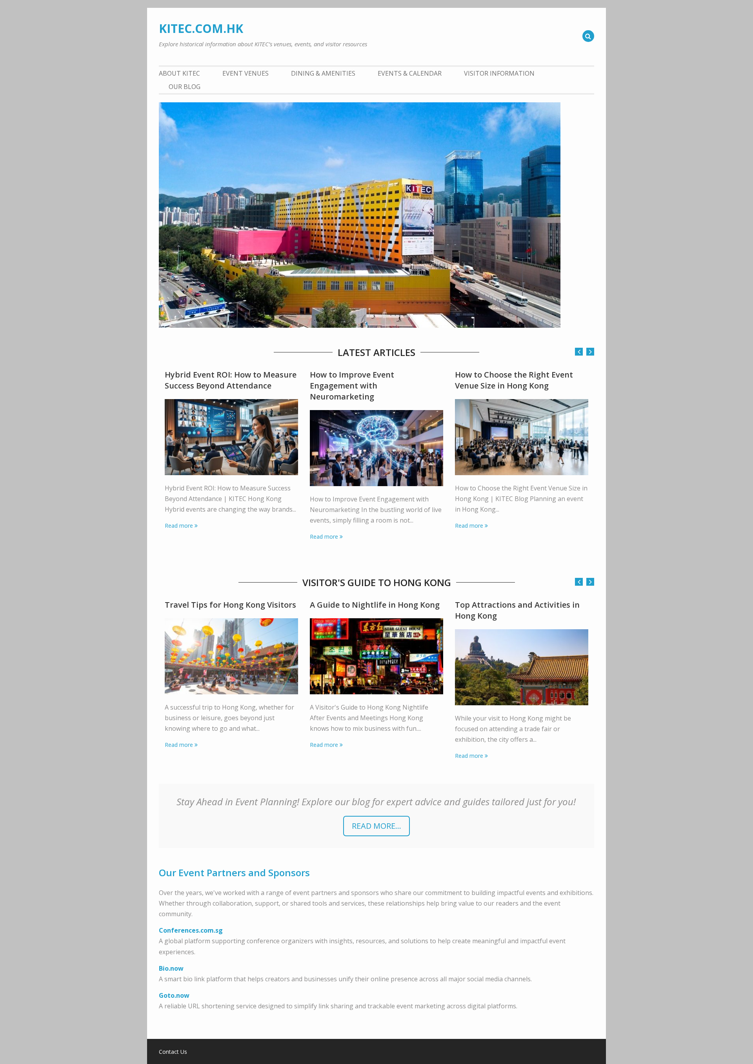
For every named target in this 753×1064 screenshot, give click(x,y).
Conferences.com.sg (191, 930)
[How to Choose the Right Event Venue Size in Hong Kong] (521, 437)
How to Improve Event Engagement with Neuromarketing (352, 385)
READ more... (376, 826)
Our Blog (184, 86)
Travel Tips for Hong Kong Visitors (230, 604)
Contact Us (173, 1052)
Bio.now (171, 968)
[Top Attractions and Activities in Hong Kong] (521, 667)
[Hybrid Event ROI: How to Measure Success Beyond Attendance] (231, 437)
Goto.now (174, 995)
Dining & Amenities (323, 73)
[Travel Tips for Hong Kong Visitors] (231, 656)
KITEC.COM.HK (201, 28)
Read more (179, 525)
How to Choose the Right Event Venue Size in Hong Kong (514, 380)
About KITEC (179, 73)
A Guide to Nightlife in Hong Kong (375, 604)
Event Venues (245, 73)
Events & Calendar (410, 73)
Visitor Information (499, 73)
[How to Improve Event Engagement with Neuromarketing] (376, 448)
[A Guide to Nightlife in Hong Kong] (376, 656)
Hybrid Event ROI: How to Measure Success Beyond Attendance (230, 380)
